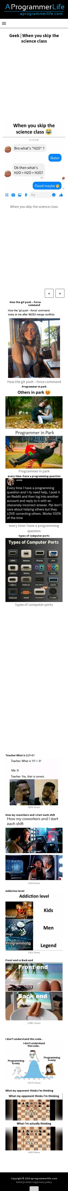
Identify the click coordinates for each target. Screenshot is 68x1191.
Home (19, 1182)
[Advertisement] (34, 82)
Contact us (30, 1182)
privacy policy (44, 1182)
